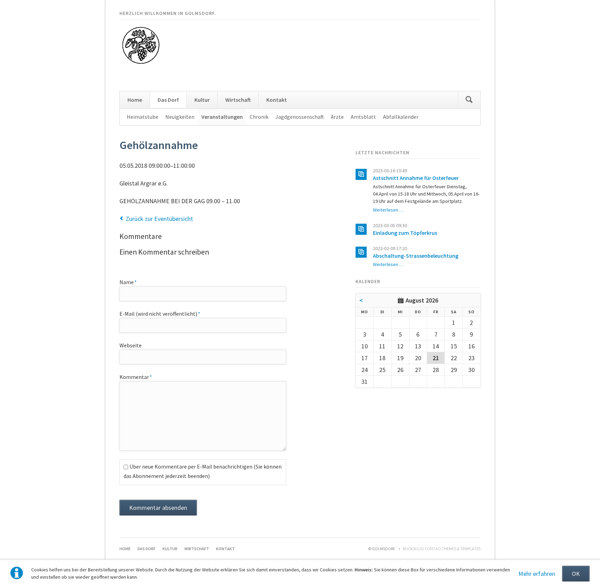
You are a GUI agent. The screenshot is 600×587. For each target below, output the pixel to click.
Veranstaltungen (222, 116)
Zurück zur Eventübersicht (159, 219)
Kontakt (276, 99)
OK (576, 574)
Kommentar (135, 376)
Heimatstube (142, 116)
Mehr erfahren (536, 574)
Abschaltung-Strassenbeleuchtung (415, 255)
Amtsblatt (363, 116)
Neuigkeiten (179, 116)
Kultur (202, 99)
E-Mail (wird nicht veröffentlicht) (159, 313)
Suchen (469, 99)
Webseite (130, 345)
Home (134, 99)
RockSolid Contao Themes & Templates (442, 548)
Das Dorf (168, 99)
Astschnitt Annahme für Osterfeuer (416, 177)
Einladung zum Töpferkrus (405, 232)
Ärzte (337, 116)
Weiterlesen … (388, 210)
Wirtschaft (238, 99)
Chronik (259, 116)
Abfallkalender (400, 116)
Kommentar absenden (158, 508)
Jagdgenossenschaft (299, 116)
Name (132, 282)
